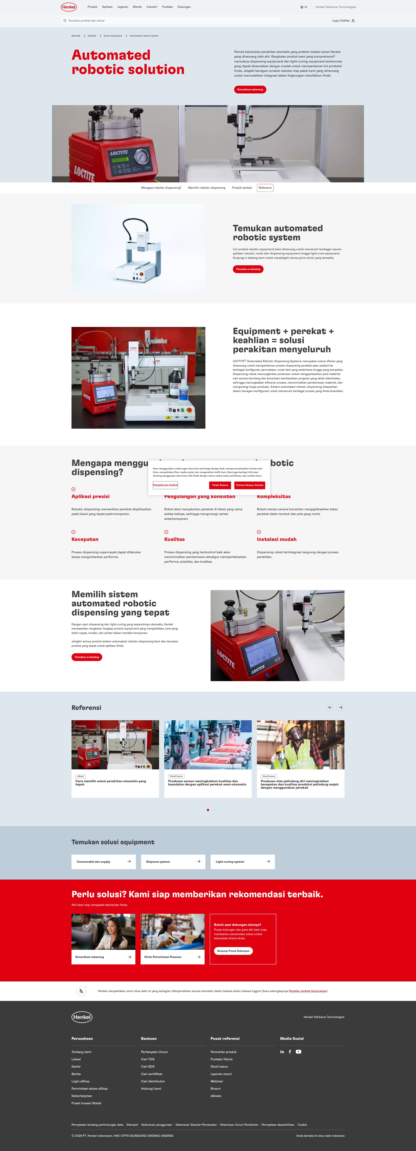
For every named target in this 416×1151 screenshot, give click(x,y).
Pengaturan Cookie (165, 485)
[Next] (339, 707)
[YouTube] (298, 1052)
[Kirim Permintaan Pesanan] (172, 939)
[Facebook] (290, 1052)
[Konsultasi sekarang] (103, 939)
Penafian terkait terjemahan (307, 991)
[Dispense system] (173, 862)
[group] (208, 765)
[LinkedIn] (282, 1052)
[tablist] (208, 810)
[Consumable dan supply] (104, 862)
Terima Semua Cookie (249, 485)
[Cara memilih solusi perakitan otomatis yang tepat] (115, 759)
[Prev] (328, 707)
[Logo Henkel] (69, 7)
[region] (209, 477)
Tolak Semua (220, 485)
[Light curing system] (243, 862)
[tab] (208, 810)
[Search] (65, 21)
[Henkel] (82, 1017)
